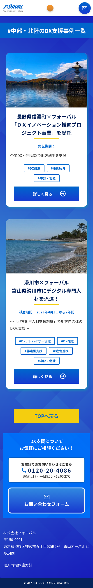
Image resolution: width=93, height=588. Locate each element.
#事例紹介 (58, 168)
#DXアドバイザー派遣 (35, 341)
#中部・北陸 (47, 178)
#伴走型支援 (33, 351)
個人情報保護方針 (17, 565)
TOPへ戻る (46, 416)
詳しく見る (42, 194)
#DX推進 (34, 168)
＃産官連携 (61, 351)
